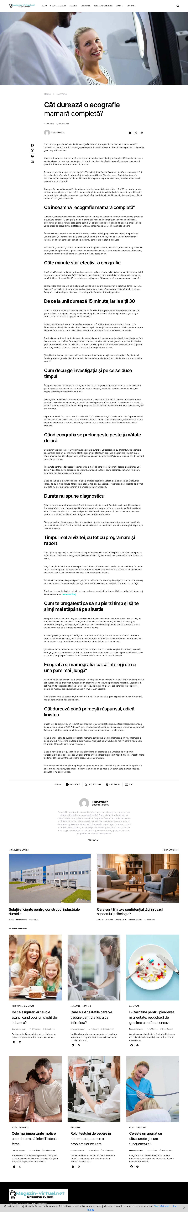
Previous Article (20, 850)
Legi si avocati (105, 920)
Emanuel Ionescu (57, 132)
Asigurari (17, 1006)
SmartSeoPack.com (39, 1203)
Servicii (87, 1006)
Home (47, 93)
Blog (11, 920)
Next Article (170, 850)
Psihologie (121, 920)
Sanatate (62, 93)
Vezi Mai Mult (161, 1206)
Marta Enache (21, 920)
